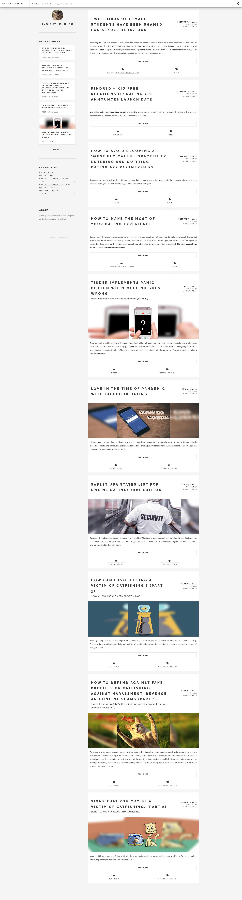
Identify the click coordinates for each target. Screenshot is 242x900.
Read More (143, 61)
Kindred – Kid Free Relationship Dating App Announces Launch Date (122, 93)
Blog (49, 4)
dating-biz (46, 175)
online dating (116, 468)
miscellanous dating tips (121, 267)
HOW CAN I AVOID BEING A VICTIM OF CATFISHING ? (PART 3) (127, 585)
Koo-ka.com (114, 538)
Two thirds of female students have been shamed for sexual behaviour (127, 24)
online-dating (49, 190)
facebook (165, 468)
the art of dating (144, 240)
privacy (171, 373)
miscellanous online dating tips (123, 72)
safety (163, 373)
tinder (114, 373)
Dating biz (118, 135)
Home (37, 4)
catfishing (114, 667)
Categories (65, 4)
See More (57, 149)
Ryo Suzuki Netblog (12, 4)
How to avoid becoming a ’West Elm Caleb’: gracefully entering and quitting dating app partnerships (55, 87)
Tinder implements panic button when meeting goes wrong (126, 288)
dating (174, 468)
